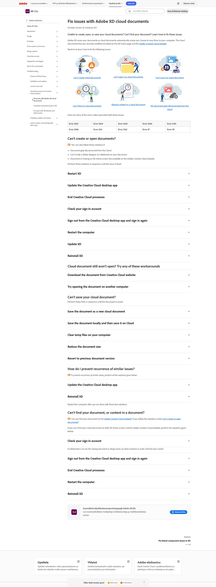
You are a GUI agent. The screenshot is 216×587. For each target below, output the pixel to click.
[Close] (144, 582)
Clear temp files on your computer (89, 335)
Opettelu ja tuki (114, 3)
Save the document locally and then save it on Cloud (101, 323)
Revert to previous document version (91, 358)
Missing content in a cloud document (128, 104)
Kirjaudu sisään (189, 3)
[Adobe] (23, 3)
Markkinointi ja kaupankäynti (92, 3)
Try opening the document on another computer (98, 286)
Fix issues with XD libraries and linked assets (44, 112)
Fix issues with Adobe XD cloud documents (45, 99)
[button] (178, 3)
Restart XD (74, 173)
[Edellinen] (98, 543)
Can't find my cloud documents (87, 106)
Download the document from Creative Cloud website (102, 275)
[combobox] (145, 11)
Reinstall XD (75, 256)
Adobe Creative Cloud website (152, 43)
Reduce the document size (84, 346)
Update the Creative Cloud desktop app (93, 185)
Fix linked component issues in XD (45, 106)
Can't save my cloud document (170, 77)
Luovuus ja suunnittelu (38, 3)
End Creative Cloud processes (86, 197)
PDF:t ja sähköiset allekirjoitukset (64, 3)
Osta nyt (131, 3)
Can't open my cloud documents (128, 77)
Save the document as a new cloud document (96, 311)
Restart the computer (81, 232)
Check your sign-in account (84, 209)
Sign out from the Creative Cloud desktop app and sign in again (108, 220)
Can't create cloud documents (87, 77)
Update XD (74, 244)
